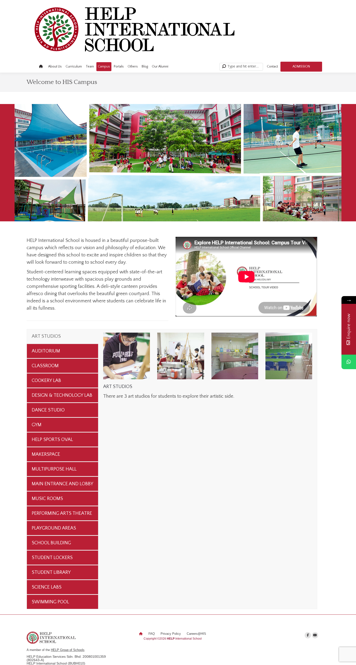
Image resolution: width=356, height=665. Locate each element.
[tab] (62, 336)
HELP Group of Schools (68, 650)
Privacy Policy (171, 633)
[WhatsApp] (348, 362)
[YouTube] (315, 635)
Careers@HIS (196, 633)
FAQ (151, 633)
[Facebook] (308, 635)
